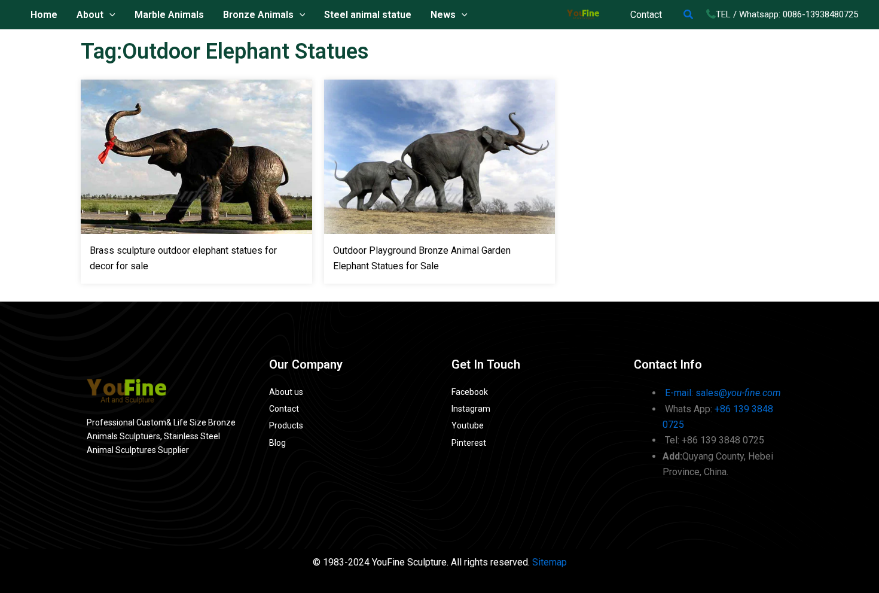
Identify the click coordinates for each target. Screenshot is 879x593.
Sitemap (549, 562)
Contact (646, 14)
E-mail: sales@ (723, 393)
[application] (109, 15)
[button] (688, 14)
